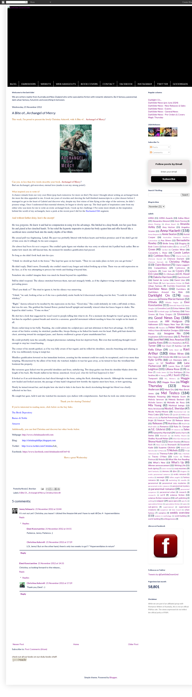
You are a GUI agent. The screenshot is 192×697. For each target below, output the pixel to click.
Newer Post (18, 644)
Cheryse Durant (155, 259)
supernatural (168, 507)
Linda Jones (161, 372)
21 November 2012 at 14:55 (58, 528)
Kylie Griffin (155, 359)
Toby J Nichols (183, 454)
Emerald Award (176, 305)
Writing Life (179, 465)
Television (152, 454)
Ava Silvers (166, 240)
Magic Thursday (155, 117)
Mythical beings (176, 405)
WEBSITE (46, 83)
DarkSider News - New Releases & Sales (167, 105)
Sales (186, 429)
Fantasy (176, 311)
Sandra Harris (181, 433)
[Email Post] (42, 489)
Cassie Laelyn (181, 252)
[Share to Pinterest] (58, 488)
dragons (183, 471)
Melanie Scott (179, 396)
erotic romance (180, 474)
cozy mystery (180, 468)
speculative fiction (155, 504)
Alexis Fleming (180, 221)
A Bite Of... (23, 493)
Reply (21, 517)
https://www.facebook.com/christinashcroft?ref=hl (46, 451)
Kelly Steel (174, 350)
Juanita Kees (155, 342)
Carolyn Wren (178, 249)
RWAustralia (153, 418)
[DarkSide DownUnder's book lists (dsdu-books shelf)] (19, 661)
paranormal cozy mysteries (174, 483)
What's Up (177, 462)
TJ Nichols (172, 450)
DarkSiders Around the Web (165, 292)
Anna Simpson (153, 234)
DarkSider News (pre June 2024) (163, 102)
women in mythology (163, 516)
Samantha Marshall (162, 432)
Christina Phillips (179, 261)
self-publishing (181, 498)
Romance (164, 426)
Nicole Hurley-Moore (158, 411)
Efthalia (152, 302)
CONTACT (109, 83)
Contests (152, 271)
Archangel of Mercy (37, 493)
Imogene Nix (172, 333)
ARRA (151, 218)
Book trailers (167, 247)
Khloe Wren (176, 353)
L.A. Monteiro (175, 360)
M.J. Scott (174, 375)
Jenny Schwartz (26, 509)
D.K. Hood (183, 273)
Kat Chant (166, 346)
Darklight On (159, 295)
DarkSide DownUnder (176, 286)
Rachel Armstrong (169, 417)
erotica (151, 477)
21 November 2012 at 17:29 (59, 542)
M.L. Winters (170, 379)
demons (165, 471)
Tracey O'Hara (159, 456)
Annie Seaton (169, 234)
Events (151, 311)
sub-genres (153, 507)
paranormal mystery (180, 486)
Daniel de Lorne (161, 280)
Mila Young (154, 405)
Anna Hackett (170, 231)
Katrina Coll (180, 346)
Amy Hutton (168, 227)
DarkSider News (157, 288)
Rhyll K (184, 424)
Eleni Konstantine (36, 528)
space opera (173, 501)
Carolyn (165, 250)
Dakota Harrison (162, 277)
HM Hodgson (173, 321)
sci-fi (162, 495)
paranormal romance (163, 488)
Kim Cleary (153, 357)
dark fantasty (153, 471)
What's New (159, 462)
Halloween (153, 324)
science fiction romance (159, 498)
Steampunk (172, 444)
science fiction (177, 495)
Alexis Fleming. (154, 224)
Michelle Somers (155, 402)
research (182, 492)
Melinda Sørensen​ (156, 399)
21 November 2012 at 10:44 (48, 509)
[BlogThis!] (50, 488)
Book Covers (153, 247)
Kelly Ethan (155, 349)
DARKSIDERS (28, 83)
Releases (157, 423)
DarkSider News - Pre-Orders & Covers (166, 114)
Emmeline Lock (164, 308)
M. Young (161, 375)
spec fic (184, 501)
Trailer (175, 457)
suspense (164, 510)
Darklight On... (155, 100)
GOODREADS (180, 83)
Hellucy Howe (154, 330)
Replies (25, 523)
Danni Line (179, 280)
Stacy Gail (160, 445)
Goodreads (153, 321)
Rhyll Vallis (152, 427)
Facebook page (163, 311)
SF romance (175, 430)
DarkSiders (181, 289)
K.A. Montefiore (175, 343)
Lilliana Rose (172, 369)
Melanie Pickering (157, 396)
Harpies (162, 328)
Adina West (183, 218)
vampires (162, 513)
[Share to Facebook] (55, 488)
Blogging (182, 243)
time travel (176, 510)
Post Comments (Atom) (36, 649)
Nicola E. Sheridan (174, 408)
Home (76, 644)
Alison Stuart (170, 224)
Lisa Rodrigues (176, 372)
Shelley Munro (180, 436)
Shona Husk (154, 441)
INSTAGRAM (145, 83)
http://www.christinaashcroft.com (37, 434)
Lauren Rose (174, 366)
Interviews (168, 336)
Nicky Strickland (155, 409)
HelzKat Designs (171, 330)
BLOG (13, 83)
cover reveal (166, 468)
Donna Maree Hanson (172, 299)
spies (185, 504)
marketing (173, 480)
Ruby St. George (181, 426)
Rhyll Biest (173, 423)
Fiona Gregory (165, 314)
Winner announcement (159, 465)
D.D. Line (153, 273)
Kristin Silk (168, 357)
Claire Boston (162, 264)
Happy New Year (172, 324)
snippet (160, 501)
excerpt (160, 477)
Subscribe (168, 179)
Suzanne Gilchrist (167, 447)
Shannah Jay (165, 436)
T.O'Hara (160, 451)
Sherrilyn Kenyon (180, 439)
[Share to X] (52, 488)
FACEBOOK (126, 83)
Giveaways (183, 314)
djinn (175, 471)
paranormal (153, 483)
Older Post (133, 644)
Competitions (160, 268)
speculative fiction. (172, 504)
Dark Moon (153, 283)
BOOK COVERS (89, 83)
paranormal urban (167, 492)
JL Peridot (183, 336)
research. (152, 495)
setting (151, 501)
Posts (155, 147)
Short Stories (174, 441)
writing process (169, 519)
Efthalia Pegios (171, 302)
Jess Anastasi (176, 339)
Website (161, 459)
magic (162, 480)
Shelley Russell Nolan (158, 438)
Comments (157, 152)
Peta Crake (153, 414)
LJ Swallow (168, 362)
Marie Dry (169, 389)
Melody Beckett (176, 399)
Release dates (182, 420)
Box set (179, 247)
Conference (180, 268)
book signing (153, 468)
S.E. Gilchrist (158, 429)
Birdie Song (168, 243)
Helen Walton (176, 327)
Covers (180, 270)
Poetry (166, 414)
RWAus (184, 415)
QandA (175, 415)
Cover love (166, 271)
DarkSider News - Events (159, 108)
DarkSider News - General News (163, 111)
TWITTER (162, 83)
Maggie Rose (168, 382)
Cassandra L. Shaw (157, 252)
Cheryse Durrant (175, 258)
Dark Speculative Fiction (172, 283)
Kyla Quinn (182, 357)
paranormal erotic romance (159, 486)
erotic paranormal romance (159, 474)
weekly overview (179, 512)
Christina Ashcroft (53, 493)
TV (186, 451)
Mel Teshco (170, 393)
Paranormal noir (180, 412)
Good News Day (167, 318)
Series (151, 435)
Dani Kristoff (183, 277)
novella (183, 480)
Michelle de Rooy (176, 402)
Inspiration (153, 336)
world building (181, 516)
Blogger (113, 677)
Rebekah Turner (164, 420)
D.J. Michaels (169, 274)
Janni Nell (158, 339)
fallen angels (175, 477)
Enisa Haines (179, 308)
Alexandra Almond (161, 221)
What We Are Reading (178, 459)
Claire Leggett (182, 265)
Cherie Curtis (181, 256)
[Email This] (47, 488)
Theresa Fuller (166, 453)
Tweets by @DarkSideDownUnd (163, 574)
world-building (154, 519)
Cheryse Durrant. (156, 262)
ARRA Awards (166, 218)
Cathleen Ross (161, 255)
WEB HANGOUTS (66, 83)
